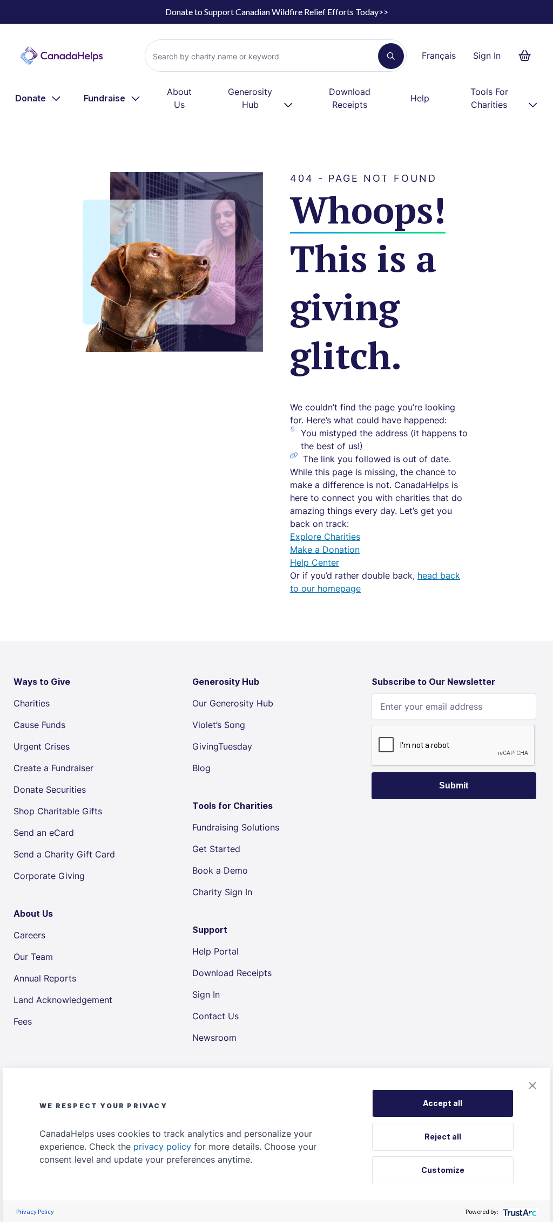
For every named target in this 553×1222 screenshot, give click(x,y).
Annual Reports (45, 978)
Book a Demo (220, 870)
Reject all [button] (442, 1136)
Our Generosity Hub (232, 703)
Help (419, 98)
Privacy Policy (35, 1211)
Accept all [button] (442, 1103)
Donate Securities (50, 789)
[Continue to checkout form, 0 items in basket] (528, 55)
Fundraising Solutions (235, 827)
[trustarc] (518, 1211)
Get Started (216, 848)
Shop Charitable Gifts (58, 811)
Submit (453, 785)
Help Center (314, 562)
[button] (532, 1085)
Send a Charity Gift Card (64, 854)
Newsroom (214, 1037)
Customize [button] (442, 1170)
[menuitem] (38, 98)
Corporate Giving (49, 875)
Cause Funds (39, 724)
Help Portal (215, 951)
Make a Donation (325, 549)
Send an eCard (44, 832)
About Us (179, 98)
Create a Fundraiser (53, 768)
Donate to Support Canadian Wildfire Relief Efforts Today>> (276, 11)
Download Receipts (349, 98)
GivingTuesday (222, 746)
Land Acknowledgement (63, 999)
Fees (23, 1021)
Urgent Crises (42, 746)
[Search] (391, 56)
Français (439, 55)
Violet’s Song (218, 724)
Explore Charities (325, 536)
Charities (32, 703)
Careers (29, 935)
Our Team (33, 956)
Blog (201, 768)
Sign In (487, 55)
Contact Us (215, 1016)
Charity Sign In (222, 892)
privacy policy (162, 1146)
